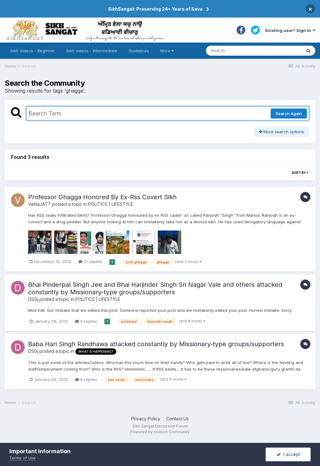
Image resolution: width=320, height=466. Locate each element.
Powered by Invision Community (160, 431)
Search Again (289, 113)
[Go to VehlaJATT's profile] (18, 200)
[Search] (308, 51)
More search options (283, 131)
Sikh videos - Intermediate (91, 50)
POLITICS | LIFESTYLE (110, 204)
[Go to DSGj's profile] (18, 288)
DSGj (33, 299)
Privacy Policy (145, 418)
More (165, 50)
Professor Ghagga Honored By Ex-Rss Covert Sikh (102, 197)
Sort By (299, 173)
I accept (290, 454)
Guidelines (138, 50)
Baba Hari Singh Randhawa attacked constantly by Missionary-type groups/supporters (156, 344)
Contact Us (177, 418)
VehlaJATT (39, 204)
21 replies (92, 261)
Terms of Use (22, 457)
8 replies (88, 379)
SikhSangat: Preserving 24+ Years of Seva (155, 9)
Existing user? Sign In (289, 30)
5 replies (88, 321)
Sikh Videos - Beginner (32, 50)
